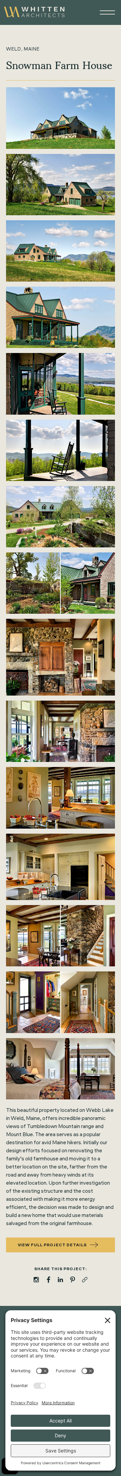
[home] (34, 12)
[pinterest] (72, 1279)
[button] (104, 12)
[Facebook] (48, 1279)
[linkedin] (60, 1279)
